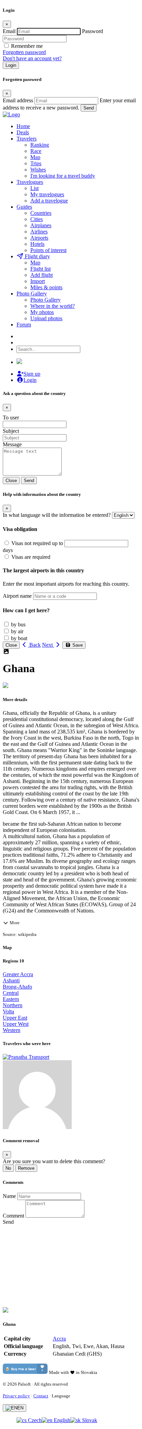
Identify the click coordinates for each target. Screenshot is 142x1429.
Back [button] (34, 645)
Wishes (38, 170)
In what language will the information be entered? (57, 515)
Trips (35, 163)
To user (11, 417)
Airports (39, 238)
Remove (26, 1168)
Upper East (15, 1018)
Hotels (37, 244)
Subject (11, 431)
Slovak (89, 1420)
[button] (71, 922)
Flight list (40, 269)
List (34, 188)
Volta (8, 1011)
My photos (42, 312)
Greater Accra (18, 974)
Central (11, 993)
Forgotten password (24, 52)
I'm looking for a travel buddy (62, 176)
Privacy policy (16, 1395)
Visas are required (30, 557)
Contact (40, 1395)
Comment (13, 1216)
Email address (18, 100)
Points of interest (48, 250)
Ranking (39, 145)
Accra (59, 1339)
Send (88, 108)
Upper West (16, 1024)
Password (92, 31)
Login (11, 65)
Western (11, 1030)
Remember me (27, 46)
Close (11, 480)
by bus (18, 624)
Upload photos (46, 318)
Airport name (17, 596)
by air (17, 631)
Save (77, 645)
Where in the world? (52, 306)
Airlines (39, 231)
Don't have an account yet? (32, 58)
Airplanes (40, 225)
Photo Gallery (45, 300)
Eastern (11, 999)
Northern (12, 1005)
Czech (34, 1420)
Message (12, 444)
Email (9, 31)
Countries (40, 213)
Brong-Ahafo (17, 987)
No (8, 1168)
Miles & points (46, 287)
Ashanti (11, 980)
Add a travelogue (49, 201)
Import (37, 281)
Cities (36, 219)
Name (9, 1196)
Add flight (41, 275)
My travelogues (47, 194)
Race (35, 151)
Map (35, 157)
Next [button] (48, 645)
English (61, 1420)
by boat (19, 638)
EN (20, 1407)
